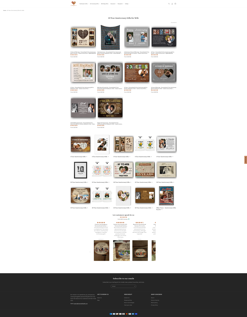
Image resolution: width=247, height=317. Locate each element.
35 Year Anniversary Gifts (78, 208)
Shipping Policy (128, 300)
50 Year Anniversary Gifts (143, 208)
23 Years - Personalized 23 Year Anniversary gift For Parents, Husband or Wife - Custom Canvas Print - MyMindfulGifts (135, 88)
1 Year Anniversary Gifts (78, 156)
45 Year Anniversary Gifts (121, 208)
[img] (123, 217)
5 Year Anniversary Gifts (164, 156)
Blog (98, 300)
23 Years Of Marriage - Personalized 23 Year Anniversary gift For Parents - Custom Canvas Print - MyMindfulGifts (83, 53)
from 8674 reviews (123, 219)
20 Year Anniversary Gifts (121, 182)
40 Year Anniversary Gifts (100, 208)
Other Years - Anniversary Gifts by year (166, 208)
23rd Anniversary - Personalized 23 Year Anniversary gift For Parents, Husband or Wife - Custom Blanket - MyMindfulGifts (109, 53)
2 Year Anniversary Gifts (99, 156)
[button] (169, 3)
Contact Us (126, 297)
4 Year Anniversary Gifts (142, 156)
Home (4, 10)
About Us (99, 297)
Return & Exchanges (129, 302)
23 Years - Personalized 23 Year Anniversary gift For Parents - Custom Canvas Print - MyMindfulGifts (162, 53)
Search (152, 297)
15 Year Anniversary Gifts (100, 182)
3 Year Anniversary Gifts (121, 156)
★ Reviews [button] (245, 160)
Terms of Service (155, 300)
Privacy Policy (154, 305)
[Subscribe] (134, 286)
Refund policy (154, 302)
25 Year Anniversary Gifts (143, 182)
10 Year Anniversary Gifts (78, 182)
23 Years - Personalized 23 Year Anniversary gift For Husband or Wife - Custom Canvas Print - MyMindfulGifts (82, 88)
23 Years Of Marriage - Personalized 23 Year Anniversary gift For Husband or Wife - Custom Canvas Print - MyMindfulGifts (163, 88)
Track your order (128, 305)
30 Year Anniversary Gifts (164, 182)
